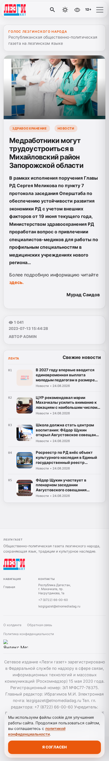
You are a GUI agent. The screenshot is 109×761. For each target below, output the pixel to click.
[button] (99, 9)
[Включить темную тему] (65, 9)
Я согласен (54, 747)
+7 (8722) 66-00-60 (53, 600)
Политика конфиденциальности (28, 634)
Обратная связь (39, 625)
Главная (9, 587)
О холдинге (12, 625)
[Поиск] (52, 9)
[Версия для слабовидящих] (77, 10)
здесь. (16, 282)
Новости (66, 128)
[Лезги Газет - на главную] (27, 10)
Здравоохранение (29, 128)
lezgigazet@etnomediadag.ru (59, 606)
